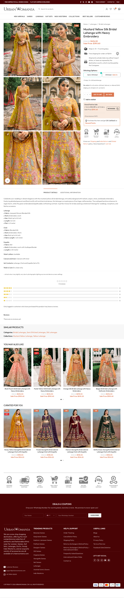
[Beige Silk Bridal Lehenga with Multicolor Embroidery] (106, 367)
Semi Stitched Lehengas (36, 332)
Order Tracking (69, 533)
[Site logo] (19, 9)
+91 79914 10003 (11, 574)
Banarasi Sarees (39, 533)
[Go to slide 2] (63, 399)
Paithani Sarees (39, 544)
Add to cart (98, 94)
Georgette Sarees (40, 559)
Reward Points (90, 123)
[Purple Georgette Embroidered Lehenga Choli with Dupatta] (47, 428)
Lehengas (93, 24)
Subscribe (95, 515)
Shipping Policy (69, 540)
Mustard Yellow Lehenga (22, 336)
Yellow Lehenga (39, 336)
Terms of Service (99, 544)
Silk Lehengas (51, 332)
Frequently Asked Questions (73, 553)
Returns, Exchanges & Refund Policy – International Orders (76, 549)
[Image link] (17, 529)
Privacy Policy (98, 540)
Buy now (109, 94)
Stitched (108, 75)
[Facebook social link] (81, 2)
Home (85, 24)
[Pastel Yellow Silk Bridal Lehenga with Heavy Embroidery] (47, 367)
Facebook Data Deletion (101, 548)
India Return (104, 141)
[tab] (50, 192)
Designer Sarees (39, 548)
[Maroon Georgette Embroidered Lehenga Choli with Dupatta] (77, 428)
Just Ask (108, 144)
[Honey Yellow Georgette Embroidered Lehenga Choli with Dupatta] (17, 428)
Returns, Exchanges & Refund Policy (76, 544)
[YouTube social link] (89, 2)
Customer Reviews (12, 567)
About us (96, 537)
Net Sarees (37, 562)
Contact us (67, 561)
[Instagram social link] (86, 2)
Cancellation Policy (70, 537)
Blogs (95, 533)
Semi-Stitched (92, 75)
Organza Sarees (39, 555)
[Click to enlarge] (7, 180)
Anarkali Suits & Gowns (42, 570)
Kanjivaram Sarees (40, 537)
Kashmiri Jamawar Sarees (43, 540)
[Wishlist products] (111, 9)
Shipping (93, 141)
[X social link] (83, 2)
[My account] (107, 9)
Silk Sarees (37, 551)
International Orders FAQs (73, 557)
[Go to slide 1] (61, 399)
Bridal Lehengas (104, 24)
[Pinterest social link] (92, 2)
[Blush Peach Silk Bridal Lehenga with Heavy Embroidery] (17, 367)
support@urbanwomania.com (15, 571)
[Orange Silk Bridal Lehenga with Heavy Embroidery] (77, 367)
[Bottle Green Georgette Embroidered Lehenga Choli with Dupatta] (106, 428)
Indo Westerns (39, 573)
